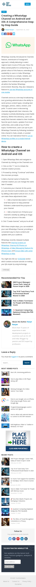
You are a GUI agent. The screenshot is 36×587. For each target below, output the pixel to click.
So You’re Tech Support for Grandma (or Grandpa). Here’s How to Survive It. (22, 481)
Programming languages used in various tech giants (21, 408)
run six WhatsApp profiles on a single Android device (16, 138)
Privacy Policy (26, 581)
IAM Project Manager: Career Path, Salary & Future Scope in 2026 (21, 284)
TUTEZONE (21, 259)
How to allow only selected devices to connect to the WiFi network (22, 415)
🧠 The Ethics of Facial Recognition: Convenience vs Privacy (22, 520)
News (4, 12)
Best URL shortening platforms (21, 372)
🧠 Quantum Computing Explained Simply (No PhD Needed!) (23, 312)
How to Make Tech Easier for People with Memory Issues (23, 303)
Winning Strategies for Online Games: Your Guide (20, 390)
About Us (6, 581)
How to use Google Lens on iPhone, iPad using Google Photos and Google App (22, 401)
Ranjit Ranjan (9, 30)
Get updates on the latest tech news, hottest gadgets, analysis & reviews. (18, 555)
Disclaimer (18, 584)
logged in (14, 357)
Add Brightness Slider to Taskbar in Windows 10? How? (22, 425)
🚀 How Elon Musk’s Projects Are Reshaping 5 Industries (21, 500)
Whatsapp (6, 270)
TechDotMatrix (21, 578)
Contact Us (15, 581)
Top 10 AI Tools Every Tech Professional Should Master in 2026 (23, 293)
